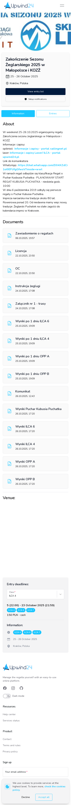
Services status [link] (11, 720)
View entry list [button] (36, 91)
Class (11, 592)
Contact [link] (7, 739)
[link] (19, 5)
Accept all (43, 797)
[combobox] (9, 596)
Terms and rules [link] (12, 745)
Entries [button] (53, 113)
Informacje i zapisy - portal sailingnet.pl (40, 149)
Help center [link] (9, 714)
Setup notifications (37, 99)
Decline (26, 797)
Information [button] (18, 113)
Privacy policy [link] (10, 751)
